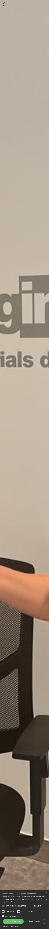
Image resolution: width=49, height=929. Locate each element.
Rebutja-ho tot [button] (35, 921)
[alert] (24, 909)
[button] (24, 916)
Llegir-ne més (16, 902)
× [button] (47, 893)
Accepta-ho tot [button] (13, 921)
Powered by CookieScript (10, 926)
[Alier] (3, 4)
